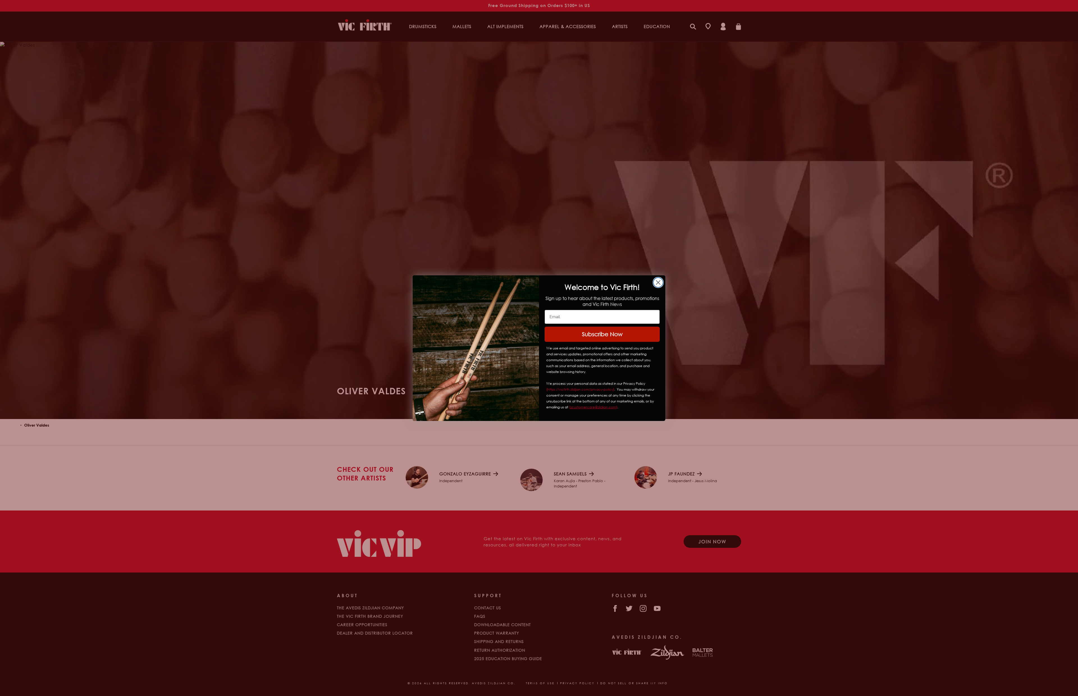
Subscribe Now (602, 334)
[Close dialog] (658, 282)
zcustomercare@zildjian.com (593, 407)
